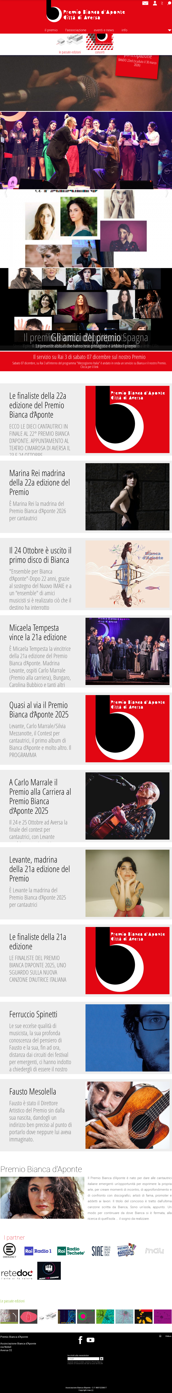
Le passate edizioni (12, 1300)
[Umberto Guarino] (168, 1336)
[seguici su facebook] (80, 1340)
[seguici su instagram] (90, 1340)
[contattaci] (145, 3)
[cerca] (169, 3)
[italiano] (162, 3)
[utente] (155, 3)
